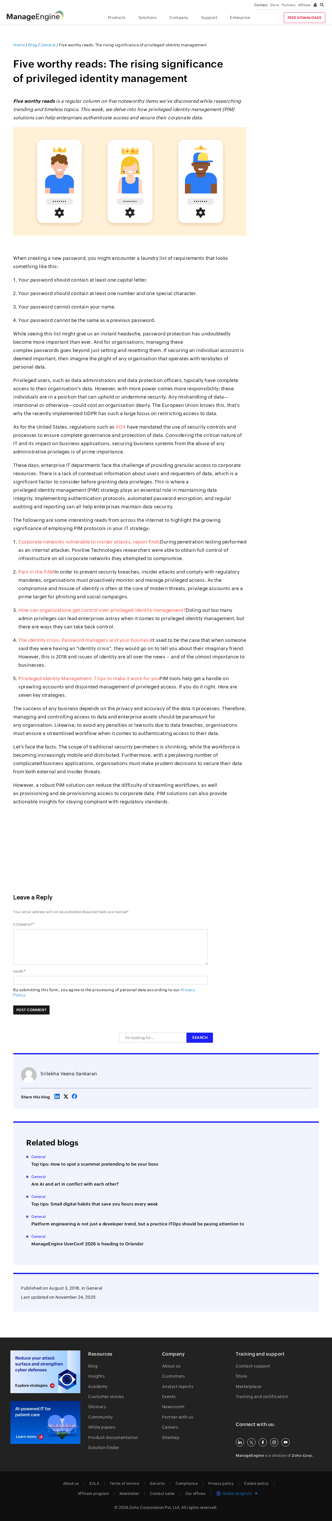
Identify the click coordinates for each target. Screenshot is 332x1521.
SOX (121, 427)
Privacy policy (220, 1483)
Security (157, 1483)
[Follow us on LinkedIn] (240, 1442)
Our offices (195, 1493)
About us (171, 1366)
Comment (22, 925)
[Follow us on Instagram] (274, 1442)
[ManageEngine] (39, 16)
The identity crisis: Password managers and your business (84, 640)
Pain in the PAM (36, 572)
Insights (96, 1376)
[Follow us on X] (251, 1442)
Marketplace (248, 1386)
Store (274, 5)
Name (18, 971)
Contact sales (162, 1493)
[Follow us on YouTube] (285, 1442)
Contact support (253, 1366)
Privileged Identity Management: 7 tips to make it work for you (89, 678)
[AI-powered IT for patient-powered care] (45, 1422)
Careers (170, 1427)
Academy (98, 1386)
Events (169, 1396)
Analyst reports (178, 1386)
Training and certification (262, 1396)
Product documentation (113, 1437)
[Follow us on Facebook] (263, 1442)
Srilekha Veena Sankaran (68, 1073)
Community (100, 1417)
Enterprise (240, 17)
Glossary (97, 1406)
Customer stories (106, 1396)
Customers (173, 1376)
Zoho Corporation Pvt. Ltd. (155, 1507)
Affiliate (304, 5)
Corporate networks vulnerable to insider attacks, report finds (89, 542)
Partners (289, 5)
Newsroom (173, 1406)
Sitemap (170, 1437)
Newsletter (129, 1493)
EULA (94, 1483)
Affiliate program (93, 1493)
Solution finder (103, 1447)
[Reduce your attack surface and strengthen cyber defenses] (45, 1371)
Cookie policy (256, 1483)
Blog (93, 1366)
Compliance (187, 1483)
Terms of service (124, 1483)
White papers (101, 1427)
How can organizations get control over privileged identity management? (102, 610)
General (94, 1288)
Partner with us (177, 1417)
